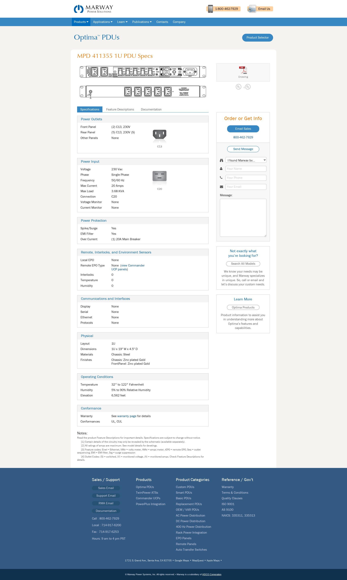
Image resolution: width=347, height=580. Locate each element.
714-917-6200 (111, 525)
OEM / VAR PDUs (187, 509)
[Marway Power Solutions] (92, 9)
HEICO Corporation (211, 574)
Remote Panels (186, 544)
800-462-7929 (243, 137)
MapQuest (198, 560)
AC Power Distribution (190, 515)
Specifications (89, 109)
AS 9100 (227, 509)
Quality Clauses (232, 498)
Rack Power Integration (191, 532)
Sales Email (106, 488)
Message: (226, 195)
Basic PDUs (183, 498)
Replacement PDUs (189, 504)
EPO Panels (183, 538)
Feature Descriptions (120, 109)
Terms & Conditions (235, 492)
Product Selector (258, 37)
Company (179, 21)
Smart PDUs (184, 492)
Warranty (228, 487)
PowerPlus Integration (150, 504)
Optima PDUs (145, 487)
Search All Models (243, 263)
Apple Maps (213, 560)
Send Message (243, 149)
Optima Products (243, 307)
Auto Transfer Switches (191, 549)
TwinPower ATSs (147, 492)
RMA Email (106, 503)
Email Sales (243, 128)
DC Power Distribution (190, 521)
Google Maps (182, 560)
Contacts (162, 21)
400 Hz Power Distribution (193, 526)
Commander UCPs (148, 498)
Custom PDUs (185, 487)
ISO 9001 (228, 504)
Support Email (106, 495)
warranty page (126, 416)
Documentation (151, 109)
